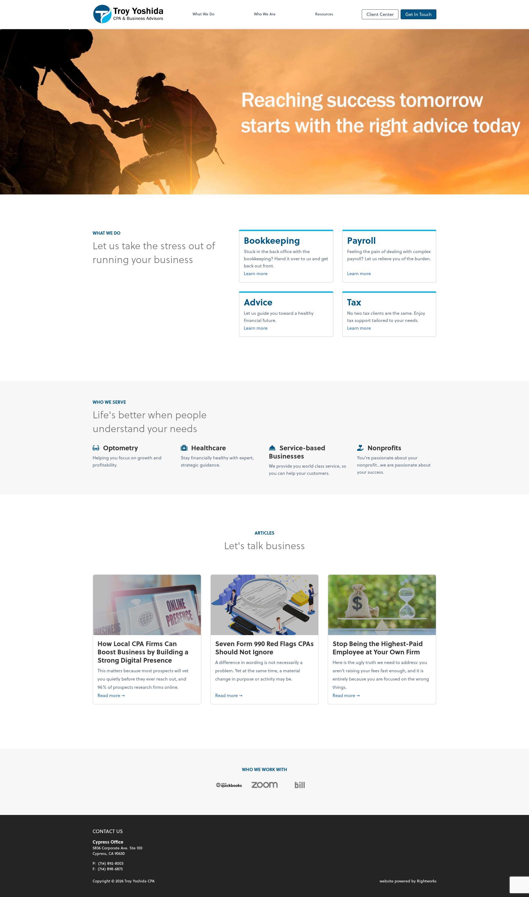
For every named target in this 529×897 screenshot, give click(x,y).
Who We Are (265, 14)
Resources (324, 14)
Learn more (276, 273)
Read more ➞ (147, 695)
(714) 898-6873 (110, 869)
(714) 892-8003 (110, 863)
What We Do (203, 14)
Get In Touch (418, 14)
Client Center (380, 14)
